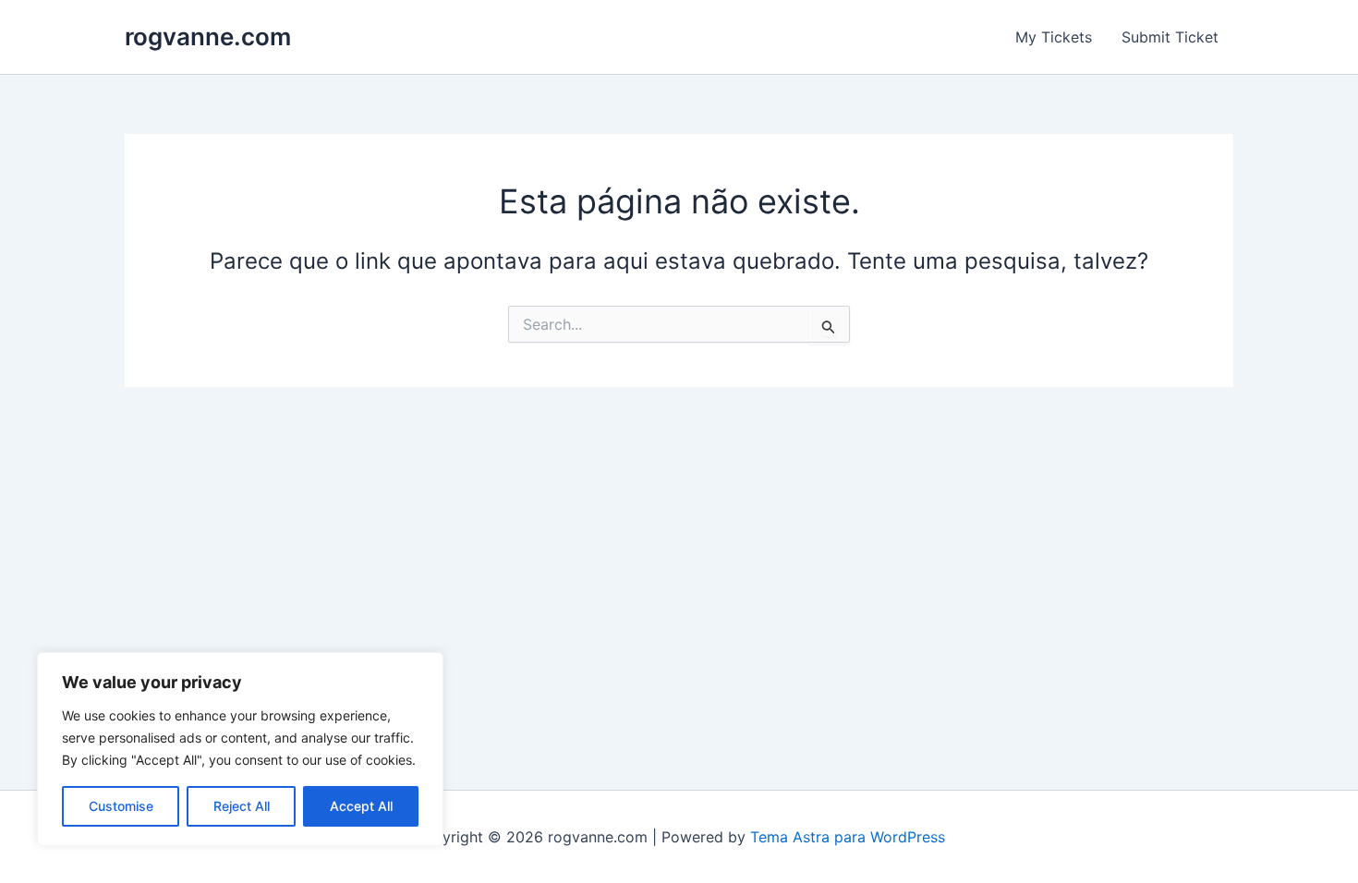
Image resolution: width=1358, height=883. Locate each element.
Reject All (241, 806)
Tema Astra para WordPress (847, 837)
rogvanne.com (208, 36)
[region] (240, 749)
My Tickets (1053, 37)
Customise (121, 806)
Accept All (361, 806)
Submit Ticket (1170, 37)
